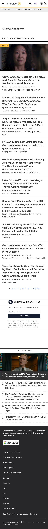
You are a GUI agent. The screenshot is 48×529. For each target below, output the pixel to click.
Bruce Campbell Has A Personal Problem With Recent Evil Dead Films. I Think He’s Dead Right (25, 408)
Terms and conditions (11, 452)
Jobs (4, 493)
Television (4, 45)
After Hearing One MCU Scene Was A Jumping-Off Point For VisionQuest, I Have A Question (25, 375)
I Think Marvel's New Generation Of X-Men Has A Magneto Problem (25, 418)
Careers (6, 478)
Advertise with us (9, 509)
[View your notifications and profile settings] (30, 3)
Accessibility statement (12, 473)
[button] (2, 3)
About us (6, 483)
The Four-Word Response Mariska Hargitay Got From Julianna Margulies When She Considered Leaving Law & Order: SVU (24, 396)
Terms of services (30, 320)
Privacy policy (8, 462)
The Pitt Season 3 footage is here (28, 9)
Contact (6, 498)
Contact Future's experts (12, 457)
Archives (36, 289)
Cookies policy (8, 467)
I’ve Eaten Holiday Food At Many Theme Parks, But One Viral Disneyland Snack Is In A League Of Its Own (25, 385)
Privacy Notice (32, 322)
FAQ (4, 488)
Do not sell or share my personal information (20, 514)
